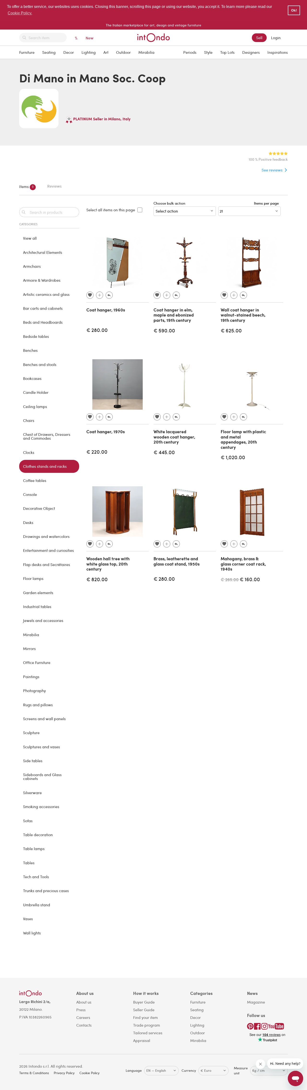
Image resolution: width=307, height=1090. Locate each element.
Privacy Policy (64, 1073)
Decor (68, 52)
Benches (30, 350)
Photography (34, 690)
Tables (29, 862)
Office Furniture (36, 662)
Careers (83, 1017)
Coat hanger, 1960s (105, 310)
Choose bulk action (169, 203)
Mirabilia (146, 52)
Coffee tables (34, 480)
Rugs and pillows (38, 704)
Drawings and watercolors (46, 536)
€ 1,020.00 (233, 457)
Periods (189, 52)
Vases (28, 918)
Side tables (32, 760)
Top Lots (227, 52)
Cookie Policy (89, 1073)
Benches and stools (39, 364)
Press (81, 1009)
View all (30, 238)
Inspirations (277, 52)
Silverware (32, 792)
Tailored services (147, 1032)
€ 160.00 (250, 579)
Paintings (31, 676)
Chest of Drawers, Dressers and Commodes (46, 436)
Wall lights (32, 932)
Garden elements (38, 592)
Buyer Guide (144, 1002)
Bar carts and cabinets (43, 308)
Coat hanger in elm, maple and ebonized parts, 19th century (174, 315)
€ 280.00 (97, 329)
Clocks (28, 452)
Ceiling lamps (35, 406)
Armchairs (32, 266)
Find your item (145, 1017)
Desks (28, 522)
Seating (49, 52)
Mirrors (29, 648)
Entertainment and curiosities (48, 550)
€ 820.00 (97, 579)
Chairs (28, 420)
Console (30, 494)
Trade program (146, 1025)
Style (208, 52)
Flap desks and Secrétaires (46, 564)
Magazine (256, 1002)
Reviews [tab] (54, 186)
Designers (251, 52)
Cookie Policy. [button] (20, 13)
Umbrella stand (36, 904)
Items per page (267, 203)
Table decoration (38, 834)
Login (276, 37)
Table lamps (34, 848)
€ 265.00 (230, 579)
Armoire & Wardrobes (41, 280)
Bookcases (32, 378)
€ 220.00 (96, 451)
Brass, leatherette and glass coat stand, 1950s (177, 561)
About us (83, 1002)
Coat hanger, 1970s (105, 431)
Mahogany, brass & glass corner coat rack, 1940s (243, 563)
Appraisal (141, 1040)
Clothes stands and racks (45, 466)
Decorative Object (39, 508)
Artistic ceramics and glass (46, 294)
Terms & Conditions (34, 1073)
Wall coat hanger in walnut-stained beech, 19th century (243, 315)
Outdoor (123, 52)
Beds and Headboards (43, 322)
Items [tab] (26, 186)
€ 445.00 (164, 452)
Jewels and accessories (43, 620)
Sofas (28, 820)
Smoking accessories (41, 806)
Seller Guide (143, 1009)
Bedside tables (36, 336)
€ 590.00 (164, 330)
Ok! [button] (294, 10)
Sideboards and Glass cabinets (42, 776)
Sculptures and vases (41, 746)
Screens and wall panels (44, 718)
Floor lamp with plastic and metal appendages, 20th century (243, 439)
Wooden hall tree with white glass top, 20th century (108, 563)
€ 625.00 (231, 330)
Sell (259, 37)
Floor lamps (33, 578)
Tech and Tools (36, 876)
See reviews (272, 169)
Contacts (84, 1025)
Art (105, 52)
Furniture (27, 52)
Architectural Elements (42, 252)
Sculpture (31, 732)
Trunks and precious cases (46, 890)
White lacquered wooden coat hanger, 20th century (174, 436)
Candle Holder (35, 392)
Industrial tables (37, 606)
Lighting (89, 52)
